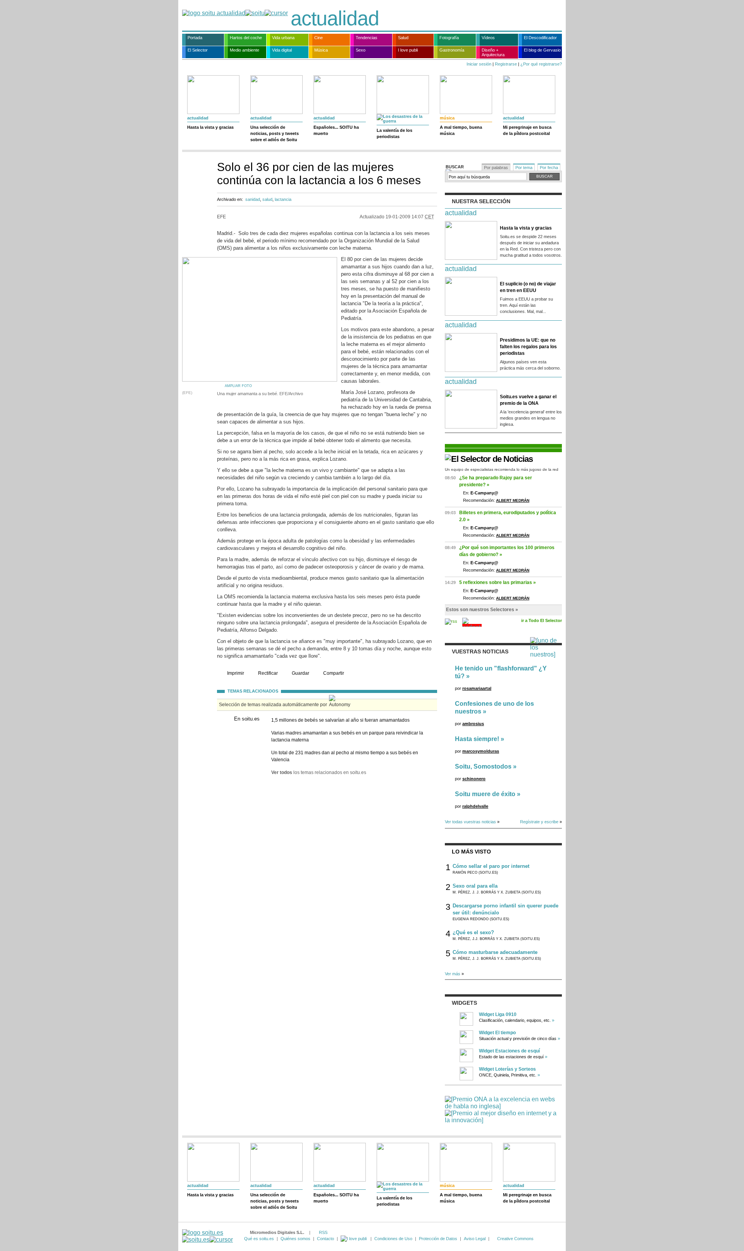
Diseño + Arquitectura (493, 52)
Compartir (333, 673)
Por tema (523, 167)
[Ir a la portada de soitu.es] (207, 1236)
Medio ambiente (244, 50)
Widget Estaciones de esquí (509, 1051)
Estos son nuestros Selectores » (482, 609)
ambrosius (473, 723)
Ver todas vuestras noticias (470, 821)
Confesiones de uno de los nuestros (494, 707)
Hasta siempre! (477, 739)
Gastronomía (451, 50)
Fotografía (449, 37)
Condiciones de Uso (393, 1238)
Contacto (325, 1238)
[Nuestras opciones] (354, 1238)
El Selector (198, 50)
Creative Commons (515, 1238)
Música (321, 50)
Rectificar (268, 673)
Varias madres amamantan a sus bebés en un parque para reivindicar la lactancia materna (347, 736)
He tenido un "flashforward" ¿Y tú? (501, 672)
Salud (403, 37)
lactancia (283, 199)
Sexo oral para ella (475, 886)
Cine (318, 37)
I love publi (408, 50)
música (447, 118)
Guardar (300, 673)
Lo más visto (471, 851)
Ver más (452, 973)
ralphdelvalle (475, 806)
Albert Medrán (512, 500)
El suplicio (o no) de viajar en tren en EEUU (528, 287)
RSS (323, 1232)
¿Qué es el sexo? (473, 932)
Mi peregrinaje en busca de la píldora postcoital (527, 130)
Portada (195, 37)
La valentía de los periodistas (394, 133)
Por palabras (496, 167)
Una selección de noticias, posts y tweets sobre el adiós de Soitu (274, 133)
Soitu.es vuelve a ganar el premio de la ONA (528, 400)
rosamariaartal (476, 688)
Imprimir (235, 673)
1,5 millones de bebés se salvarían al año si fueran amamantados (340, 720)
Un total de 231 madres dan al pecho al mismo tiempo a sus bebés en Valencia (344, 756)
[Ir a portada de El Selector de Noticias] (489, 459)
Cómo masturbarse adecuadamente (495, 952)
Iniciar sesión (479, 64)
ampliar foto (238, 386)
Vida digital (282, 50)
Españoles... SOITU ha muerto (336, 130)
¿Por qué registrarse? (541, 64)
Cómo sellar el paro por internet (491, 866)
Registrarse (506, 64)
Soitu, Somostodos (483, 766)
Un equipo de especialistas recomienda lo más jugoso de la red (501, 469)
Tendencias (366, 37)
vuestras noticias (480, 651)
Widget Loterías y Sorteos (507, 1069)
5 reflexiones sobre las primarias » (497, 582)
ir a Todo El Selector (541, 620)
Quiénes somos (295, 1238)
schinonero (474, 778)
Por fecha (549, 167)
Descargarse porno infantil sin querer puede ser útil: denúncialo (505, 909)
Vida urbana (283, 37)
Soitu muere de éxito (485, 794)
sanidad (252, 199)
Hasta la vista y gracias (210, 127)
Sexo (360, 50)
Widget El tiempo (497, 1032)
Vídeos (488, 37)
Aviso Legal (475, 1238)
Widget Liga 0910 (498, 1014)
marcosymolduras (480, 751)
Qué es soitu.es (259, 1238)
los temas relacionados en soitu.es (318, 772)
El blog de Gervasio (542, 50)
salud (267, 199)
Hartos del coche (246, 37)
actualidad (335, 18)
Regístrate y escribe (539, 821)
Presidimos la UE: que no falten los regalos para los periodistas (528, 346)
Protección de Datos (438, 1238)
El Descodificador (540, 37)
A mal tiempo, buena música (461, 130)
